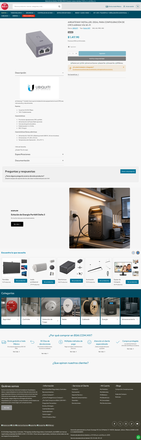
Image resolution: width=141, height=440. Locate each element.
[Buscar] (59, 6)
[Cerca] (123, 67)
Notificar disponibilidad (96, 58)
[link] (24, 261)
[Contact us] (138, 437)
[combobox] (37, 6)
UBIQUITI (75, 28)
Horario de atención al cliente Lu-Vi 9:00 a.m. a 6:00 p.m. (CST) (90, 435)
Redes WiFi (86, 28)
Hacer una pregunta (128, 171)
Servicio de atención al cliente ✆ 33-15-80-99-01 (86, 438)
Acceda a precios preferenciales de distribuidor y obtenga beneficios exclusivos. (93, 69)
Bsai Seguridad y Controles (14, 432)
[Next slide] (138, 253)
